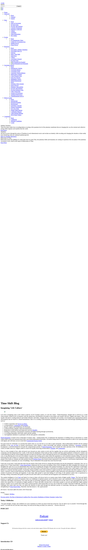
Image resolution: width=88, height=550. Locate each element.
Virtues (73, 477)
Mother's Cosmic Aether (44, 546)
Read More (4, 130)
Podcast (44, 517)
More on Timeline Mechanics (9, 136)
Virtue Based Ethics (25, 465)
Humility (34, 430)
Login (2, 3)
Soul (19, 477)
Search (2, 4)
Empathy (25, 425)
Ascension (78, 445)
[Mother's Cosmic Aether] (44, 545)
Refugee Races (37, 459)
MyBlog (12, 494)
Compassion (17, 425)
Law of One (14, 445)
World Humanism (5, 437)
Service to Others (22, 424)
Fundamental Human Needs (34, 441)
